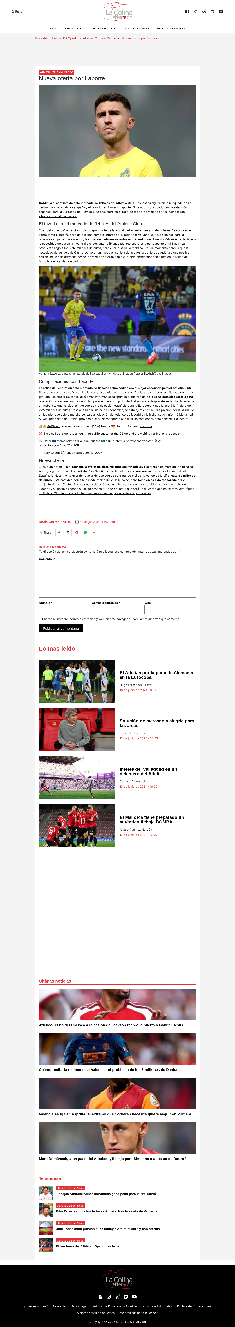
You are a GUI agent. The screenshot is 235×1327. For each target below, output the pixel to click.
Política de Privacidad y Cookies (115, 1306)
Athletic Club (125, 203)
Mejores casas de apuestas (96, 1313)
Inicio (53, 28)
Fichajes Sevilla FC (102, 28)
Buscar (19, 11)
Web (147, 603)
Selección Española (171, 28)
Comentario (48, 559)
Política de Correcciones (194, 1306)
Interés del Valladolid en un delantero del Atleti (148, 771)
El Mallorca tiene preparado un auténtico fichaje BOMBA (152, 819)
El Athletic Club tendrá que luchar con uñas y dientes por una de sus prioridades (95, 493)
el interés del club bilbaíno (74, 235)
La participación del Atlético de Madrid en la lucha (121, 414)
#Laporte (146, 426)
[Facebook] (187, 11)
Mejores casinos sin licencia (139, 1313)
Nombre (46, 603)
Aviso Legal (79, 1306)
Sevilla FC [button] (72, 28)
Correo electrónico (106, 603)
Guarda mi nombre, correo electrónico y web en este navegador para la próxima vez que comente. (111, 619)
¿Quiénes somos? (36, 1306)
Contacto (59, 1306)
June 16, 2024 (92, 453)
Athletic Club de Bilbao (99, 38)
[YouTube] (221, 11)
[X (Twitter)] (212, 11)
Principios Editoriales (157, 1306)
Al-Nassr (174, 243)
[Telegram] (204, 11)
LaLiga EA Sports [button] (135, 28)
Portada (41, 38)
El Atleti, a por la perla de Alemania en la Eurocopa (156, 675)
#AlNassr (53, 426)
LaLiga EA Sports (65, 38)
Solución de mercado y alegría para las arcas (157, 723)
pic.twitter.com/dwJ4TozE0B (59, 445)
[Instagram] (195, 11)
